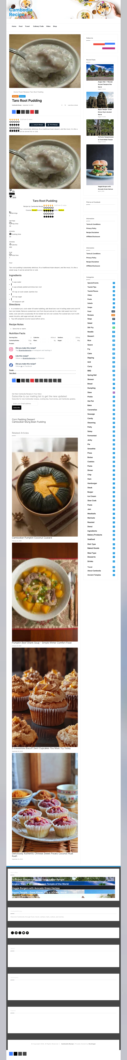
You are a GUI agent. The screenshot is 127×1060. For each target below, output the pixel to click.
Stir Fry (90, 327)
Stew (89, 392)
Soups (89, 307)
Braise (90, 457)
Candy (90, 418)
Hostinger (92, 1044)
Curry (89, 366)
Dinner (90, 470)
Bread (89, 384)
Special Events (92, 283)
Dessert (22, 96)
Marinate (91, 518)
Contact (13, 958)
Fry (88, 349)
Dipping (90, 358)
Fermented (92, 436)
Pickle (90, 397)
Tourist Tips (91, 287)
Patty (89, 427)
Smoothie (91, 449)
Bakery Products (94, 535)
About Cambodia (94, 571)
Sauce (90, 345)
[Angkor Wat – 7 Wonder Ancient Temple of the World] (100, 72)
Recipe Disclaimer (92, 232)
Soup (89, 319)
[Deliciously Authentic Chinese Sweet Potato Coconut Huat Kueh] (45, 802)
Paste (89, 505)
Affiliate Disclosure (93, 236)
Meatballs (91, 514)
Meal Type (91, 553)
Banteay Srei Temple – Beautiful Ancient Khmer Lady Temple (44, 896)
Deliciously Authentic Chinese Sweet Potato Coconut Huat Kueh (42, 854)
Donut (89, 526)
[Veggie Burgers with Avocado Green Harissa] (100, 164)
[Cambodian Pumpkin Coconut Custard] (45, 487)
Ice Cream (91, 496)
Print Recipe (54, 124)
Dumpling (91, 388)
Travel (27, 26)
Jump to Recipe (38, 124)
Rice (89, 340)
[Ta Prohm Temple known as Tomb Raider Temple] (100, 127)
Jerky (89, 440)
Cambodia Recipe (17, 105)
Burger (90, 492)
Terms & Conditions (93, 224)
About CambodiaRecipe (19, 954)
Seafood (91, 539)
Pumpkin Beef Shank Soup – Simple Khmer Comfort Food (41, 642)
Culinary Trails (38, 26)
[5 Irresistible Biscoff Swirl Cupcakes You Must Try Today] (45, 697)
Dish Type (91, 544)
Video (48, 26)
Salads (90, 303)
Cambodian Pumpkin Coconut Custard (32, 537)
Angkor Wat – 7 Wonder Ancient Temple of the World (105, 84)
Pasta (89, 299)
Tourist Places (92, 291)
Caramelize (92, 410)
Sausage (91, 414)
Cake (89, 353)
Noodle (90, 332)
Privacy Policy (91, 228)
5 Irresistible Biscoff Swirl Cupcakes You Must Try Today (41, 748)
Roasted (90, 522)
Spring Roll (92, 375)
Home (14, 26)
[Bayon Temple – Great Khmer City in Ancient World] (100, 100)
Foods (11, 370)
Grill (89, 362)
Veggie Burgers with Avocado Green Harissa (36, 888)
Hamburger (92, 483)
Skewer (90, 379)
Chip (89, 475)
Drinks (90, 561)
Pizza (89, 453)
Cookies (90, 462)
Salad (89, 323)
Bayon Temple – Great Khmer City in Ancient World (105, 112)
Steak (89, 488)
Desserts (91, 557)
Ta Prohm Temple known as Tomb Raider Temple (38, 879)
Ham (89, 479)
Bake (89, 405)
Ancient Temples (94, 575)
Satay (89, 431)
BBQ (89, 371)
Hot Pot (90, 401)
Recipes (26, 92)
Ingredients (92, 531)
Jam (89, 509)
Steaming (91, 423)
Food (20, 26)
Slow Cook (91, 500)
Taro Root (12, 373)
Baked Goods (93, 548)
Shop (55, 26)
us (21, 366)
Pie (88, 444)
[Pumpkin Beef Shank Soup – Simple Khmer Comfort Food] (45, 592)
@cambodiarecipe (25, 350)
